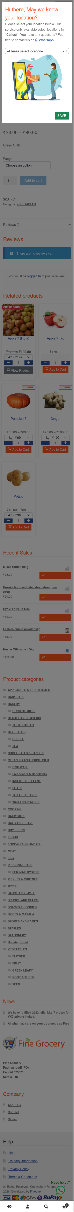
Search (46, 1206)
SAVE (61, 115)
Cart (61, 1204)
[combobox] (37, 51)
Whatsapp (46, 39)
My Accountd (9, 1206)
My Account (27, 1206)
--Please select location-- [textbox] (36, 51)
